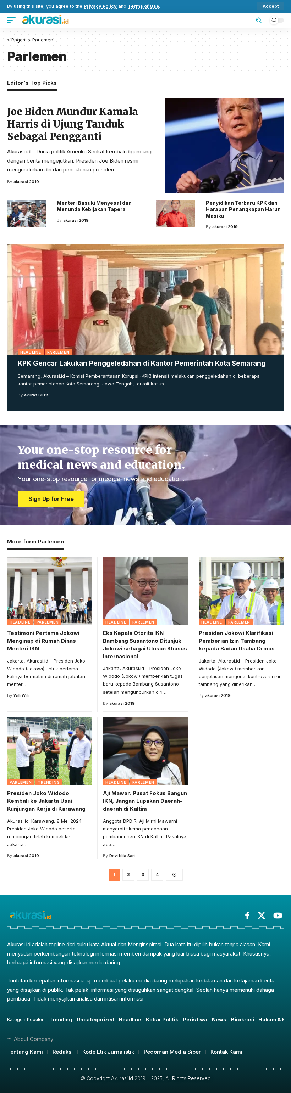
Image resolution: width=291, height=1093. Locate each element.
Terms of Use (143, 6)
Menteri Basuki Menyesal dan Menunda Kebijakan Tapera (94, 206)
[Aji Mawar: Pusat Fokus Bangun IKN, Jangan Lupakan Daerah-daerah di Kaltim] (145, 751)
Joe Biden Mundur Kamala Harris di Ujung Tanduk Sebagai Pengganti (72, 124)
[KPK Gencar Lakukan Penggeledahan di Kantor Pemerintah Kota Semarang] (145, 299)
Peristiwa (195, 1019)
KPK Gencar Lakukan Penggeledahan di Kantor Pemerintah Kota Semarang (141, 363)
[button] (270, 6)
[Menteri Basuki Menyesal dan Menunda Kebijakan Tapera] (26, 213)
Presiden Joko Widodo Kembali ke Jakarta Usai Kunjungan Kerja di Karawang (46, 801)
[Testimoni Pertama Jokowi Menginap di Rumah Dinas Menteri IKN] (49, 591)
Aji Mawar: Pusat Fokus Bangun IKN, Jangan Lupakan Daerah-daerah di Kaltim (145, 801)
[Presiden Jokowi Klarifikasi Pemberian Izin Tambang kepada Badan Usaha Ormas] (241, 591)
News (219, 1019)
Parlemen (58, 352)
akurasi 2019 (37, 395)
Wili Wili (21, 695)
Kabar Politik (162, 1019)
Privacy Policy (100, 6)
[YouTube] (277, 915)
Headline (30, 352)
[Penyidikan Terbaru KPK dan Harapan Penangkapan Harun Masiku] (175, 213)
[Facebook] (247, 915)
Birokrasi (242, 1019)
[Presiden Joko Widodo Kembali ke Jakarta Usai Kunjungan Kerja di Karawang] (49, 751)
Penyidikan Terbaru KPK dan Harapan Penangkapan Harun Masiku (243, 209)
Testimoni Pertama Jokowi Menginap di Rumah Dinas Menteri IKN (43, 641)
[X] (261, 915)
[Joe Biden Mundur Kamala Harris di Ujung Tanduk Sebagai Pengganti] (224, 145)
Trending (49, 782)
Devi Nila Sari (122, 855)
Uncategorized (95, 1019)
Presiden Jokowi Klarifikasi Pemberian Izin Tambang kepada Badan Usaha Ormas (237, 641)
